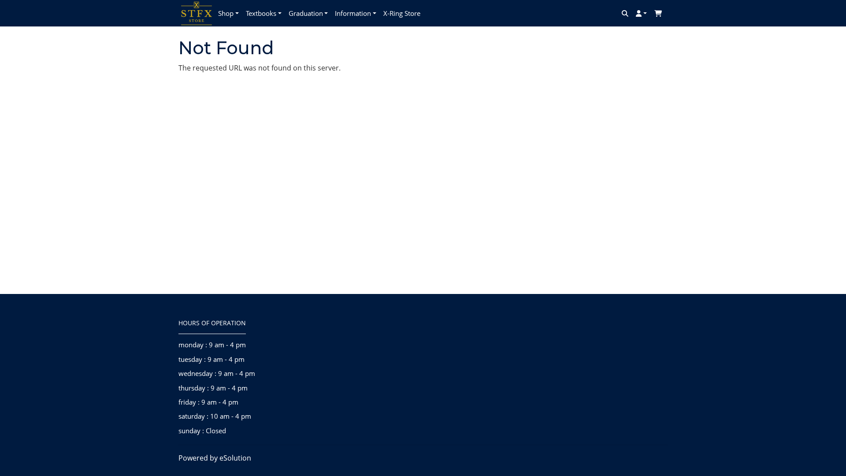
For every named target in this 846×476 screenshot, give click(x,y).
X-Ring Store (401, 13)
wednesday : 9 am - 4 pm (216, 373)
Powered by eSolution (214, 458)
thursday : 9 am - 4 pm (213, 387)
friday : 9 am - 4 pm (208, 402)
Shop (226, 13)
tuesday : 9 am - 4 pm (211, 359)
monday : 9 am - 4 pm (212, 344)
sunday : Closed (202, 430)
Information (353, 13)
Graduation (306, 13)
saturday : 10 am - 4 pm (214, 416)
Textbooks (261, 13)
